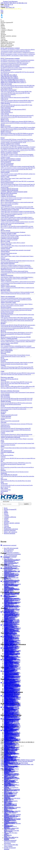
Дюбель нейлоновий (5, 271)
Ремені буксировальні (6, 392)
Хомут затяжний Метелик (17, 346)
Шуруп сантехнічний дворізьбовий (9, 239)
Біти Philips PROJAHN (6, 462)
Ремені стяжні (14, 392)
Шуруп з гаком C (5, 242)
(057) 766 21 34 (10, 7)
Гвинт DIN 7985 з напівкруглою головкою (24, 148)
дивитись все (3, 57)
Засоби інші (7, 486)
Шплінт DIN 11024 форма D (23, 334)
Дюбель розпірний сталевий (23, 293)
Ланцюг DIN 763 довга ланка (7, 383)
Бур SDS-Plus (10, 455)
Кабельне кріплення (21, 764)
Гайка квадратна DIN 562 (7, 105)
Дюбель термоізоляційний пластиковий (22, 299)
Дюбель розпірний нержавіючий (8, 293)
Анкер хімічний (7, 260)
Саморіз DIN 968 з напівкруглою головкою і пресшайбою (14, 217)
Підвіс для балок (5, 420)
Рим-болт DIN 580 (5, 379)
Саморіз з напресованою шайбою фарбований (23, 218)
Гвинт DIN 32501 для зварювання (26, 181)
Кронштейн (3, 411)
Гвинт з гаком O (19, 178)
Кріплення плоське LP (6, 423)
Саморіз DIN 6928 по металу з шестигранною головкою (14, 206)
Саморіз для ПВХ (14, 236)
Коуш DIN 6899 (4, 359)
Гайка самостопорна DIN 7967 (19, 93)
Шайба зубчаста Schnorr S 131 (8, 127)
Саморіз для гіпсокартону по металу (12, 199)
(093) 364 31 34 (14, 3)
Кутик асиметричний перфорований (9, 407)
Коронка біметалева (5, 471)
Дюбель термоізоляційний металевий (9, 298)
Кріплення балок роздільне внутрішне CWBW (12, 429)
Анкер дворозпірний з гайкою (8, 245)
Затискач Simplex (21, 355)
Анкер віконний (4, 253)
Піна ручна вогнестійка (6, 480)
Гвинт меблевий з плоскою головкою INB (10, 173)
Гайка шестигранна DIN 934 (7, 85)
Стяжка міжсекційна (12, 175)
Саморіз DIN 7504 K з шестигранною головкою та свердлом (15, 212)
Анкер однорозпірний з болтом (22, 245)
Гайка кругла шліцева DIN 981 (20, 100)
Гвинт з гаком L (12, 178)
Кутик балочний (22, 407)
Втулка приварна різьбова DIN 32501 (9, 181)
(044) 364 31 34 (8, 4)
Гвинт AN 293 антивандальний (22, 184)
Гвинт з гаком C (4, 178)
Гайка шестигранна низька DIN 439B (23, 85)
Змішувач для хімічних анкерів (18, 260)
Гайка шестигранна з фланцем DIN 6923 (23, 87)
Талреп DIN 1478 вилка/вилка (8, 367)
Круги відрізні (11, 467)
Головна (5, 1)
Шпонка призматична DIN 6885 (8, 337)
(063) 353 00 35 (5, 6)
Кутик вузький (29, 407)
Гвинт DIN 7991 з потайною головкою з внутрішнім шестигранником (17, 154)
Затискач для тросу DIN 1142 (19, 356)
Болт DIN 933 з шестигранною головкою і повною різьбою (14, 49)
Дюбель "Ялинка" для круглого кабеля (10, 438)
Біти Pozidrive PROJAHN (17, 462)
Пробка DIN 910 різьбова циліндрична (23, 402)
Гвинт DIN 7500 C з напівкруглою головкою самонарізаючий (15, 166)
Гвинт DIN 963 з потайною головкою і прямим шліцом (13, 155)
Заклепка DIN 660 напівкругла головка (10, 314)
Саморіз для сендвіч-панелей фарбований (15, 223)
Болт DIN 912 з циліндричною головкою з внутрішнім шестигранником (17, 60)
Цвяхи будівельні (5, 447)
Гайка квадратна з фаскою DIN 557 (21, 105)
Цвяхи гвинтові (12, 447)
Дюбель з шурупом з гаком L (21, 304)
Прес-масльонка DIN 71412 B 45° (9, 400)
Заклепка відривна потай (19, 308)
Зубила (2, 489)
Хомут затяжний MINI (6, 346)
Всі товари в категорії (8, 494)
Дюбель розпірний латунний (27, 292)
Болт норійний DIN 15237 (18, 72)
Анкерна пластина (12, 253)
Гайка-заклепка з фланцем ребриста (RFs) (10, 317)
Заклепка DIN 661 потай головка (26, 314)
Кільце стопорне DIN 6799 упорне (21, 139)
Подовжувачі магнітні (11, 464)
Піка (10, 489)
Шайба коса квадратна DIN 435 (24, 134)
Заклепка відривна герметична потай (18, 310)
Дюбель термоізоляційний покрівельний (10, 301)
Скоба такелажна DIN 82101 (20, 373)
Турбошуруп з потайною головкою (9, 265)
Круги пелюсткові (26, 467)
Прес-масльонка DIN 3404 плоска (9, 398)
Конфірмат (22, 232)
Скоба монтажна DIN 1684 (7, 373)
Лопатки (6, 489)
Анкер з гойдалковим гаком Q (23, 256)
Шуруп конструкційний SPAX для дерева (23, 226)
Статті (10, 1)
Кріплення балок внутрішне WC (8, 428)
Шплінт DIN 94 (17, 332)
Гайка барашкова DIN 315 (7, 112)
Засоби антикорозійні (6, 485)
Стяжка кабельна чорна (23, 435)
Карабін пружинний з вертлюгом (8, 364)
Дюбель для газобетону (14, 292)
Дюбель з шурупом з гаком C (7, 304)
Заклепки (25, 761)
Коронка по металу (24, 471)
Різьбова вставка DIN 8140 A (7, 325)
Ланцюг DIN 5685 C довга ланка (8, 382)
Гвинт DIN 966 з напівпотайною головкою (11, 160)
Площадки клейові (5, 434)
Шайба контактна (5, 133)
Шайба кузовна (20, 123)
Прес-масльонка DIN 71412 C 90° (24, 400)
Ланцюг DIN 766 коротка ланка (21, 383)
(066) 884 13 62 (22, 3)
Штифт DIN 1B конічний (11, 326)
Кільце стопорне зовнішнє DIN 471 (23, 140)
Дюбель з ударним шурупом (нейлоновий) (11, 287)
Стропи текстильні (5, 394)
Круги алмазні (4, 467)
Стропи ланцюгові (30, 392)
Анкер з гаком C (4, 256)
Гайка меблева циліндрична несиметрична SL (23, 115)
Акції (2, 757)
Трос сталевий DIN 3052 (24, 388)
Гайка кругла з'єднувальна (7, 100)
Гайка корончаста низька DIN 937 (21, 97)
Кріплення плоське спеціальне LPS (19, 423)
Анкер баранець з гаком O (19, 277)
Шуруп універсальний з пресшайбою (9, 203)
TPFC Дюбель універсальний (17, 271)
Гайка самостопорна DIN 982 (22, 91)
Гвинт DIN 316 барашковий (7, 163)
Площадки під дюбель (15, 434)
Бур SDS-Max (4, 455)
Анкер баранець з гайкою (7, 277)
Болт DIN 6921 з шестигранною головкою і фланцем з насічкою (19, 55)
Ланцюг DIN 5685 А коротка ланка (24, 382)
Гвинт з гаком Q (27, 178)
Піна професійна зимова (20, 476)
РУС (2, 10)
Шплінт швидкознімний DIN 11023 (9, 334)
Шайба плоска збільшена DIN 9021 (20, 121)
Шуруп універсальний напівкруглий (24, 202)
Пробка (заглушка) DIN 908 (7, 402)
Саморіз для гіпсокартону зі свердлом (10, 197)
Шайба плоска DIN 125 (6, 121)
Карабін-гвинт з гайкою (22, 364)
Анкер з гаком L (12, 256)
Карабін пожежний (5, 362)
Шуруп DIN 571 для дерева (7, 226)
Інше (2, 260)
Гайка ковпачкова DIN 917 (20, 109)
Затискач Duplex (13, 355)
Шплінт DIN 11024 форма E (7, 332)
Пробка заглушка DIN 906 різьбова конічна (11, 404)
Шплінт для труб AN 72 (26, 332)
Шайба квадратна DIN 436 (11, 134)
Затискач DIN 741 (5, 355)
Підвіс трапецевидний (14, 420)
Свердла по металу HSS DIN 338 (8, 458)
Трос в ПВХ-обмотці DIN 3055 (10, 388)
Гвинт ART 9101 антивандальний (18, 185)
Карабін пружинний (28, 362)
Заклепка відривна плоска (7, 308)
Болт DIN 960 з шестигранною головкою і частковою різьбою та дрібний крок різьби (18, 54)
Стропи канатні (22, 392)
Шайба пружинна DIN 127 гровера (23, 127)
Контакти (14, 1)
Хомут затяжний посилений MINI (14, 347)
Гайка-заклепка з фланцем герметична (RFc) (16, 319)
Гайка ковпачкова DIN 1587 (7, 109)
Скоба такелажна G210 (8, 374)
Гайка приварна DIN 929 (6, 88)
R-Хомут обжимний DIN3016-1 (8, 340)
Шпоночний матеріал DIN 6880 (23, 337)
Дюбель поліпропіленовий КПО (18, 272)
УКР (2, 11)
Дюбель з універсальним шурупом (23, 281)
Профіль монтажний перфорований (9, 414)
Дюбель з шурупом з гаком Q (16, 305)
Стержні (32, 760)
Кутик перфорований (21, 408)
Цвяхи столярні (28, 447)
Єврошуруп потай (5, 232)
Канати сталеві (4, 386)
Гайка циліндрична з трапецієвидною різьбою (20, 102)
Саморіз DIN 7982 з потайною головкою (24, 208)
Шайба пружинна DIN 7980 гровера (22, 129)
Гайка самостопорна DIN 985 (8, 91)
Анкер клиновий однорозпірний (22, 250)
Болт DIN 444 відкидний (6, 72)
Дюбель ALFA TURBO (22, 278)
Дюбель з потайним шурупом (8, 281)
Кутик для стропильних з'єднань (8, 408)
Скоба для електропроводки (7, 443)
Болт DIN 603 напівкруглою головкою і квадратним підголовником (16, 67)
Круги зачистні (18, 467)
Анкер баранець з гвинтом (11, 278)
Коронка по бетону (15, 471)
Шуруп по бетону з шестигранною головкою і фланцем (20, 268)
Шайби (23, 760)
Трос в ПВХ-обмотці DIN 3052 (15, 386)
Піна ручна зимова (26, 480)
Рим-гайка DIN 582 (13, 379)
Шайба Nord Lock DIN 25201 (16, 133)
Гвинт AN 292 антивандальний (8, 184)
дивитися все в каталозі (9, 545)
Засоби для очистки (16, 485)
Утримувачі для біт (20, 464)
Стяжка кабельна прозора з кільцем (9, 435)
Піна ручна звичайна (17, 480)
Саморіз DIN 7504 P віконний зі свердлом (10, 235)
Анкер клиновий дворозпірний (8, 250)
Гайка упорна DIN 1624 (6, 115)
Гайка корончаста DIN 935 (7, 97)
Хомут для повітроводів (21, 340)
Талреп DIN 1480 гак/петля (27, 368)
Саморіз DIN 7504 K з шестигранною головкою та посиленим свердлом (17, 211)
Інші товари (24, 762)
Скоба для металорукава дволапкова (22, 443)
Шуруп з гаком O (21, 242)
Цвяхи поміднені (20, 447)
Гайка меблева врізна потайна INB (9, 117)
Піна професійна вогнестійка (8, 476)
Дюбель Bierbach (5, 292)
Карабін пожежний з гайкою (17, 362)
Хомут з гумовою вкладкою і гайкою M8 (21, 341)
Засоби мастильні (25, 485)
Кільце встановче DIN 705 (7, 139)
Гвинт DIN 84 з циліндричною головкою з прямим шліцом (14, 149)
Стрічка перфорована (6, 417)
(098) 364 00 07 (5, 3)
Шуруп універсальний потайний (8, 202)
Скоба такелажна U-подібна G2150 (22, 374)
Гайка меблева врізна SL (23, 117)
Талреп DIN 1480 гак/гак (15, 368)
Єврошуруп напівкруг (15, 232)
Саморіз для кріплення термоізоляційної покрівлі (12, 221)
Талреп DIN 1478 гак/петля (21, 367)
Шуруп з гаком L (13, 242)
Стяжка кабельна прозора (26, 434)
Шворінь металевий (14, 262)
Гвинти (28, 760)
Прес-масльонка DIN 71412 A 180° (25, 398)
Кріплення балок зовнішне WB (23, 428)
